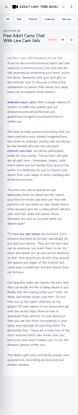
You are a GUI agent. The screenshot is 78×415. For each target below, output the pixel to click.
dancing (66, 19)
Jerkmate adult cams (22, 102)
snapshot (50, 19)
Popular (33, 19)
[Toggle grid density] (71, 39)
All (8, 19)
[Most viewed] (62, 39)
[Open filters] (6, 7)
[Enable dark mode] (72, 7)
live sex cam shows (27, 234)
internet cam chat (19, 151)
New (19, 19)
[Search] (63, 7)
